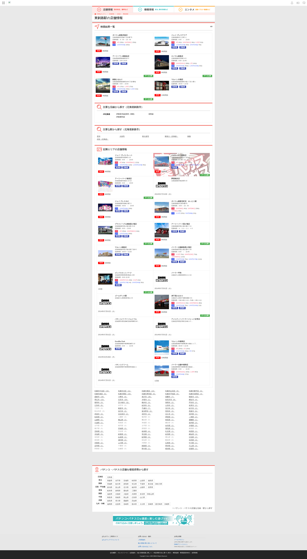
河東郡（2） (99, 443)
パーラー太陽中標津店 (179, 365)
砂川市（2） (193, 408)
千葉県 (142, 484)
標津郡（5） (170, 448)
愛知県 (126, 491)
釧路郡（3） (146, 446)
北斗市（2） (170, 414)
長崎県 (126, 504)
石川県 (126, 487)
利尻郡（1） (193, 431)
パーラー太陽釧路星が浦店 (181, 247)
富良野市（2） (147, 411)
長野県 (150, 487)
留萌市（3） (99, 402)
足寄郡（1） (99, 446)
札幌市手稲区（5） (172, 394)
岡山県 (126, 497)
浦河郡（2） (122, 440)
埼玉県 (134, 484)
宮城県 (126, 481)
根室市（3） (122, 408)
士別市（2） (170, 405)
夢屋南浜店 (175, 178)
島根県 (117, 497)
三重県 (134, 491)
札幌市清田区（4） (196, 394)
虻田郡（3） (146, 437)
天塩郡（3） (99, 434)
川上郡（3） (193, 446)
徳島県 (109, 501)
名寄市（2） (193, 405)
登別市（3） (170, 411)
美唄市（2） (170, 402)
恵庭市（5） (193, 411)
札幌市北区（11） (125, 391)
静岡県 (117, 491)
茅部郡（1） (170, 417)
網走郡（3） (193, 434)
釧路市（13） (194, 397)
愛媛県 (126, 501)
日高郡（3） (193, 440)
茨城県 (109, 484)
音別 (98, 136)
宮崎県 (150, 504)
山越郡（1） (99, 420)
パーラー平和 (176, 273)
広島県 (134, 497)
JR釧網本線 (120, 117)
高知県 (134, 501)
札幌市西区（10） (125, 394)
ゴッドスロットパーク (123, 273)
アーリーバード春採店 (123, 178)
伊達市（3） (99, 414)
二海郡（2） (193, 417)
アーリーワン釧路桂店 (120, 56)
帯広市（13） (99, 399)
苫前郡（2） (99, 431)
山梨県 (142, 487)
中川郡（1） (193, 443)
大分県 (142, 504)
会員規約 (132, 553)
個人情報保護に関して (144, 553)
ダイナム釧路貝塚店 (120, 35)
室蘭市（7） (170, 397)
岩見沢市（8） (170, 399)
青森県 (109, 481)
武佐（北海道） (103, 139)
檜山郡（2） (122, 420)
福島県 (150, 481)
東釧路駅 (125, 14)
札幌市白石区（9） (172, 391)
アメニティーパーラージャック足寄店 (185, 319)
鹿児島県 (158, 504)
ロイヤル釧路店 (177, 56)
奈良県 (142, 494)
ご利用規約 (141, 540)
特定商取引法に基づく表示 (162, 553)
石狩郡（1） (193, 414)
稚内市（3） (146, 402)
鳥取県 (109, 497)
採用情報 (195, 553)
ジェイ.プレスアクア (179, 35)
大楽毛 (122, 136)
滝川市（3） (170, 408)
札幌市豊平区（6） (196, 391)
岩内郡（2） (193, 423)
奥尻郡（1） (170, 420)
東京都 (150, 484)
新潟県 (109, 487)
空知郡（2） (122, 428)
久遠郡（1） (99, 423)
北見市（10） (123, 399)
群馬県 (126, 484)
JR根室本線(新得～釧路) (125, 114)
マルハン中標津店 (178, 341)
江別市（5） (99, 405)
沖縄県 (166, 504)
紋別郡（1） (170, 434)
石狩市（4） (146, 414)
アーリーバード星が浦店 (180, 224)
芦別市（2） (193, 402)
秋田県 (134, 481)
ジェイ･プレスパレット (124, 155)
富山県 (117, 487)
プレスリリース (123, 553)
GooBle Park (120, 341)
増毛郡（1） (170, 428)
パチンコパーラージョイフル (126, 319)
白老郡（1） (122, 437)
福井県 (134, 487)
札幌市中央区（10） (102, 391)
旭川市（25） (147, 397)
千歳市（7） (146, 408)
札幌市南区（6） (100, 394)
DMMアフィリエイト (181, 544)
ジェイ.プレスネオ (122, 201)
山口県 (142, 497)
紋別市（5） (146, 405)
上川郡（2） (122, 443)
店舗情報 (111, 14)
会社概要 (113, 553)
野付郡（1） (146, 448)
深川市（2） (122, 411)
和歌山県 (150, 494)
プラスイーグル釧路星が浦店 (126, 224)
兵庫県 (134, 494)
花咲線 (151, 114)
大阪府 (126, 494)
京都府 (117, 494)
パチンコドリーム (121, 365)
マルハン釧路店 (121, 247)
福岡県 (109, 504)
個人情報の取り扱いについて (147, 543)
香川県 (117, 501)
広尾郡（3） (170, 443)
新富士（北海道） (171, 136)
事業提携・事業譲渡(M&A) (181, 553)
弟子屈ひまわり (177, 296)
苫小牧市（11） (124, 402)
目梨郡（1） (193, 448)
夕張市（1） (146, 399)
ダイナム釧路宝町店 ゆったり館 (184, 201)
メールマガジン (179, 540)
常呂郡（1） (146, 434)
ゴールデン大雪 (121, 296)
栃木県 (117, 484)
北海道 (119, 14)
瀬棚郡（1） (193, 420)
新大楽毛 (145, 136)
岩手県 (117, 481)
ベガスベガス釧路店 (178, 155)
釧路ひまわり (117, 79)
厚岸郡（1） (170, 446)
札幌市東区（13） (148, 391)
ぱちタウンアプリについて (110, 540)
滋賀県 (109, 494)
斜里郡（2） (122, 434)
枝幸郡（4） (146, 431)
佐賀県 (117, 504)
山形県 (142, 481)
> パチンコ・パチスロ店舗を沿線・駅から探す (193, 508)
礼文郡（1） (170, 431)
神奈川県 (158, 484)
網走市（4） (193, 399)
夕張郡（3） (193, 425)
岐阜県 (109, 491)
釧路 (189, 136)
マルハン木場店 (177, 79)
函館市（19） (99, 397)
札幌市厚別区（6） (149, 394)
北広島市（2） (123, 414)
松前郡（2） (99, 417)
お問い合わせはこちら (145, 546)
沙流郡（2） (193, 437)
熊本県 (134, 504)
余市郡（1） (170, 425)
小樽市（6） (122, 397)
